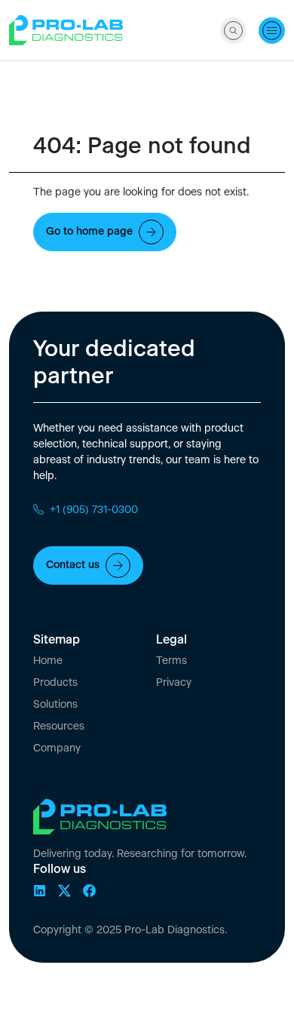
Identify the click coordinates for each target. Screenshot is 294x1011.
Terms (171, 661)
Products (55, 683)
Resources (58, 726)
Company (57, 748)
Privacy (173, 683)
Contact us (73, 565)
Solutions (55, 704)
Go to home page (89, 231)
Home (48, 661)
